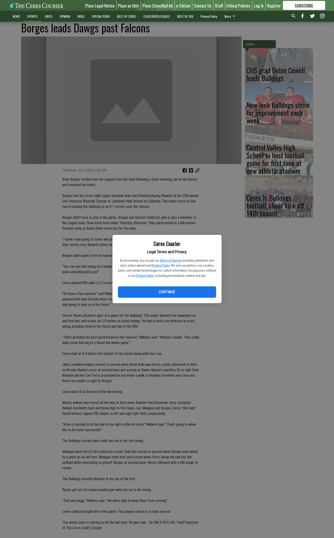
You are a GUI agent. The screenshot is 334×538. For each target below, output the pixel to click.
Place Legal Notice (100, 5)
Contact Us (203, 5)
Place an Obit (128, 5)
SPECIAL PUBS (101, 16)
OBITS (48, 16)
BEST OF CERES (126, 16)
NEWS (16, 16)
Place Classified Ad (157, 5)
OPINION (65, 16)
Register (274, 5)
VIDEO (81, 16)
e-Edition (183, 5)
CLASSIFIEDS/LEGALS (156, 16)
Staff (219, 5)
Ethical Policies (238, 5)
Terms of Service (171, 260)
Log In (259, 5)
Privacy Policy (161, 265)
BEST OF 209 (185, 16)
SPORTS (32, 16)
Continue (167, 292)
